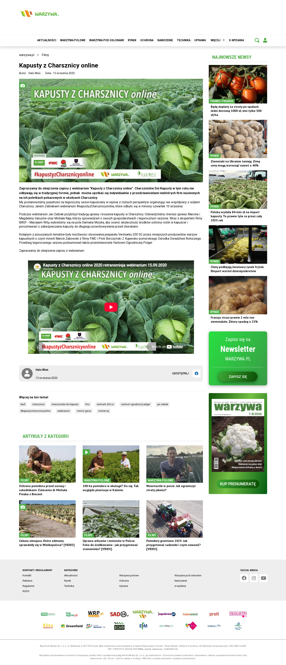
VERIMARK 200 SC (105, 404)
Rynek (132, 40)
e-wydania (236, 40)
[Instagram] (254, 578)
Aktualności (46, 40)
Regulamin (28, 585)
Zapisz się (238, 377)
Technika (183, 40)
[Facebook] (196, 373)
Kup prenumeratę (238, 484)
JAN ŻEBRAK (162, 404)
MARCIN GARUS (84, 411)
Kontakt (27, 575)
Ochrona (147, 40)
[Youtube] (264, 578)
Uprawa (200, 40)
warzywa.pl (26, 55)
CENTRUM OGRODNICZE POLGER (135, 404)
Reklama (27, 580)
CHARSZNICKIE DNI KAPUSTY (65, 404)
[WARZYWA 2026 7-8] (238, 435)
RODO (26, 591)
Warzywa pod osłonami (106, 40)
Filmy (45, 55)
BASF (23, 404)
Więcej (215, 40)
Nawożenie (165, 40)
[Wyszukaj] (257, 40)
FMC (87, 404)
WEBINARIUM (63, 411)
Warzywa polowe (72, 40)
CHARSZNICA (38, 404)
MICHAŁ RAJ (103, 411)
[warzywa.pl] (39, 13)
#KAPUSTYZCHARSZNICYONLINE (35, 411)
